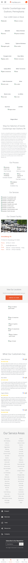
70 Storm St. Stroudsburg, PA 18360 (10, 240)
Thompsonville (21, 494)
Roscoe (21, 487)
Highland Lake (7, 460)
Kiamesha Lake (21, 466)
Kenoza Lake (7, 466)
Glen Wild (7, 455)
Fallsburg (7, 449)
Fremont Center (7, 453)
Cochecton (7, 445)
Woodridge (7, 500)
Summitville (21, 492)
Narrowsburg (21, 479)
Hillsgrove (21, 460)
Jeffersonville (7, 464)
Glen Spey (21, 453)
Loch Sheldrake (7, 472)
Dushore (21, 445)
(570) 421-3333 (10, 243)
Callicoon (7, 443)
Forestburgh (7, 451)
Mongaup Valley (21, 475)
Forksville (21, 451)
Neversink (7, 481)
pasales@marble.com (11, 245)
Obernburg (7, 483)
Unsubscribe (20, 548)
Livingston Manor (21, 470)
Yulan (21, 502)
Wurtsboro (21, 500)
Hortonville (7, 462)
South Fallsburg (7, 492)
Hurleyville (21, 462)
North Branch (21, 481)
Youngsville (7, 502)
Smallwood (21, 489)
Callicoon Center (21, 443)
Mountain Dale (21, 477)
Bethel (21, 438)
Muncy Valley (7, 479)
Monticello (7, 477)
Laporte (21, 468)
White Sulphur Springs (7, 498)
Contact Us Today (14, 297)
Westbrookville (7, 496)
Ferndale (21, 449)
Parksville (21, 483)
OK (21, 544)
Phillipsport (7, 485)
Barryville (7, 438)
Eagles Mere (7, 447)
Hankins (7, 458)
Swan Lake (7, 494)
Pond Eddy (21, 485)
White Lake (21, 496)
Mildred (7, 475)
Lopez (21, 472)
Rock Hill (7, 487)
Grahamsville (21, 455)
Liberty (7, 470)
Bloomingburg (7, 441)
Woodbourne (21, 498)
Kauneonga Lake (21, 464)
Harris (21, 458)
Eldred (21, 447)
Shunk (7, 489)
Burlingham (21, 441)
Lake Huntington (7, 468)
